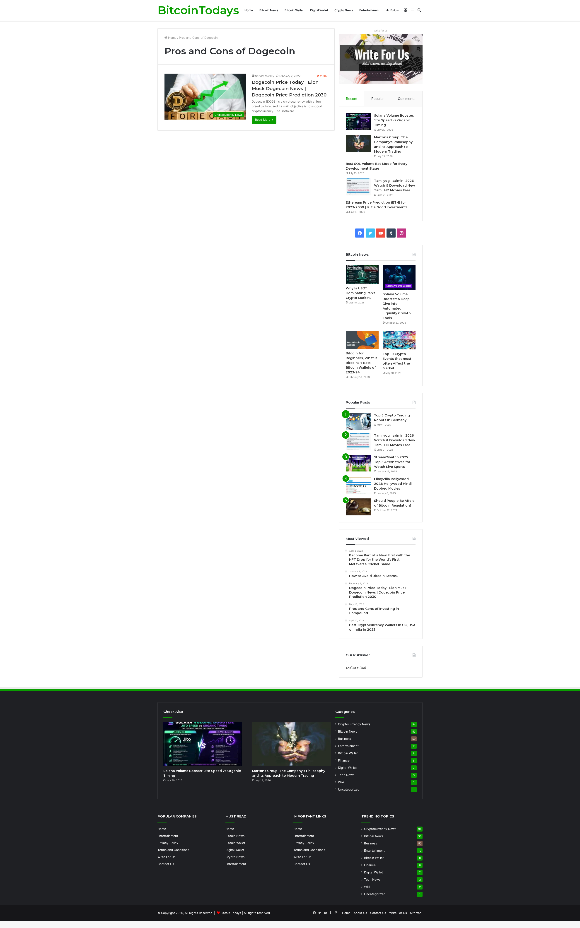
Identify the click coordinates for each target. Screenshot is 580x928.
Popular (377, 98)
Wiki (341, 782)
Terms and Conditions (173, 850)
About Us (360, 913)
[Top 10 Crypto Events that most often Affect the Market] (399, 340)
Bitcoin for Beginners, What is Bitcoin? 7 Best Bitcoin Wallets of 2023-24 (361, 362)
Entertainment (369, 10)
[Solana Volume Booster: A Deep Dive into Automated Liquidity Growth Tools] (399, 277)
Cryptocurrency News (354, 724)
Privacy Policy (167, 843)
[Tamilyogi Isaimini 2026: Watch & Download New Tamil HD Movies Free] (358, 186)
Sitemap (415, 913)
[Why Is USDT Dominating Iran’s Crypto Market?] (362, 274)
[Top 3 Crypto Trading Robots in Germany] (358, 421)
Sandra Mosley (264, 76)
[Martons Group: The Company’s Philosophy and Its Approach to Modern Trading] (358, 143)
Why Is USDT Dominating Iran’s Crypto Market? (360, 293)
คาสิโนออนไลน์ (356, 668)
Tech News (346, 775)
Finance (344, 760)
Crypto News (343, 10)
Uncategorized (348, 789)
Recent (351, 98)
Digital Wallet (319, 10)
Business (344, 738)
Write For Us (166, 857)
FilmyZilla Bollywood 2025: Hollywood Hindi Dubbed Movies (393, 483)
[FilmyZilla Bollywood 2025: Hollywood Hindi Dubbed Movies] (358, 485)
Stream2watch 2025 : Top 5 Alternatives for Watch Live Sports (392, 462)
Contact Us (165, 864)
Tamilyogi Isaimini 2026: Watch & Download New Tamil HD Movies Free (394, 185)
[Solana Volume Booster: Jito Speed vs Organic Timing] (358, 121)
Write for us (380, 30)
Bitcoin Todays (231, 913)
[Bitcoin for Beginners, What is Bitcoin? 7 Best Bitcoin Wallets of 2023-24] (362, 340)
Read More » (264, 119)
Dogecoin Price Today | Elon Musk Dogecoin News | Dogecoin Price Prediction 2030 (289, 88)
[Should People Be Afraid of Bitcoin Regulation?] (358, 506)
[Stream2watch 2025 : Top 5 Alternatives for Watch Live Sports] (358, 463)
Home (248, 10)
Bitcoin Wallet (294, 10)
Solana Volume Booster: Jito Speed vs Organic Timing (394, 120)
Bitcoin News (268, 10)
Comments (406, 98)
